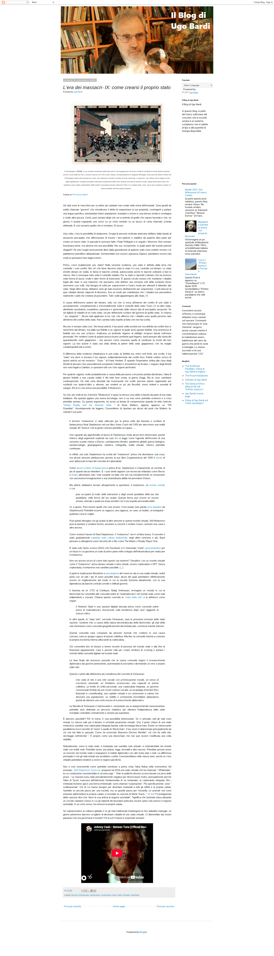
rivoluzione (106, 895)
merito (159, 457)
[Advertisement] (206, 157)
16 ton (150, 794)
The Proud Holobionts (196, 375)
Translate (193, 92)
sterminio (135, 895)
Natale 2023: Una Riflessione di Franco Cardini (196, 192)
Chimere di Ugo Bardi (196, 379)
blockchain (84, 895)
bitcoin (75, 895)
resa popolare (154, 507)
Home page (119, 906)
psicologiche (112, 573)
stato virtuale (123, 895)
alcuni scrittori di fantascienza (92, 468)
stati (114, 895)
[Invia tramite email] (82, 890)
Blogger (143, 932)
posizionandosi (153, 548)
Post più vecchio (165, 906)
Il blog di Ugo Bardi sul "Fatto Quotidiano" (196, 402)
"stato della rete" (133, 597)
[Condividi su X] (88, 890)
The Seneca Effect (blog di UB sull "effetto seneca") (195, 386)
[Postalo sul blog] (85, 890)
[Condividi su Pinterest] (94, 890)
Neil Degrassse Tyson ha (87, 770)
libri (116, 438)
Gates (75, 474)
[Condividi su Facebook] (91, 890)
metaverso (95, 895)
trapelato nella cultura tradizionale (109, 537)
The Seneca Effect (80, 195)
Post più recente (72, 906)
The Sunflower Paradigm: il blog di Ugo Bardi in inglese (195, 369)
